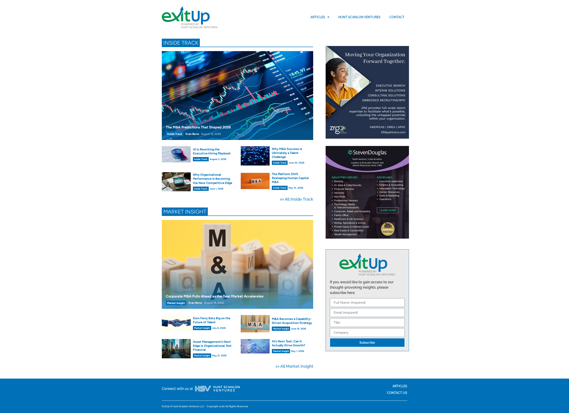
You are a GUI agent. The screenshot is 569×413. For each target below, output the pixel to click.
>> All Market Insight (294, 366)
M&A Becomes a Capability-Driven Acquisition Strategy (292, 321)
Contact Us (397, 393)
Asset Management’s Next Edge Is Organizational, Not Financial (212, 346)
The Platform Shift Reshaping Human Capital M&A (290, 178)
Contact (397, 17)
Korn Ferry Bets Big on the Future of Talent (211, 320)
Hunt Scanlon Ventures (359, 17)
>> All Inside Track (296, 199)
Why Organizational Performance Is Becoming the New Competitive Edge (212, 179)
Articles (318, 17)
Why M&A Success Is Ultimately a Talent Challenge (287, 153)
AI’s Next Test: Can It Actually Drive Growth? (288, 343)
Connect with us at (177, 389)
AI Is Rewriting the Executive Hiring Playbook (212, 151)
